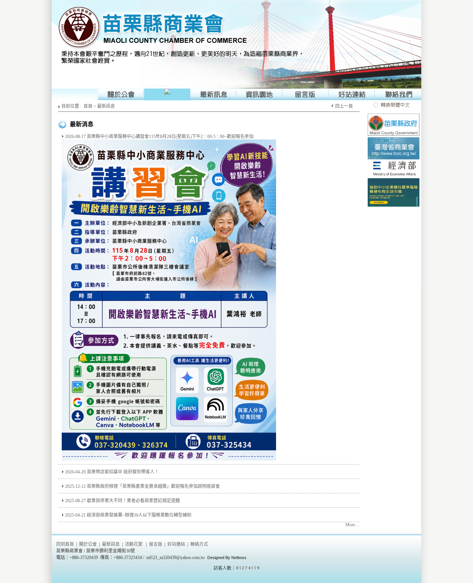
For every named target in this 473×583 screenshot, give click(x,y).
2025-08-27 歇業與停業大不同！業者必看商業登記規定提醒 (122, 500)
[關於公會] (121, 94)
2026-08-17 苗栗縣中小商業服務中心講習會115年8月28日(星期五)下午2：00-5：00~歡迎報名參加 (159, 136)
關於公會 (88, 544)
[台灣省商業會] (393, 158)
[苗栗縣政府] (393, 135)
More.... (353, 524)
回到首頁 (65, 544)
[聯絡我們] (398, 94)
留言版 (155, 544)
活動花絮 (134, 544)
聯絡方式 (199, 544)
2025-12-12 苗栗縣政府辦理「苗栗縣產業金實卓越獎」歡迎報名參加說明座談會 (142, 486)
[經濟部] (393, 176)
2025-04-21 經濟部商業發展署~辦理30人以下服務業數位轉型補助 (128, 515)
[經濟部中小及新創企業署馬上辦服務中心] (393, 205)
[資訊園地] (259, 94)
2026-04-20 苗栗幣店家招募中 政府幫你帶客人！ (112, 472)
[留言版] (306, 94)
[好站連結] (352, 94)
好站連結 (176, 544)
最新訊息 (106, 106)
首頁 (88, 106)
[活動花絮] (167, 94)
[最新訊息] (213, 94)
